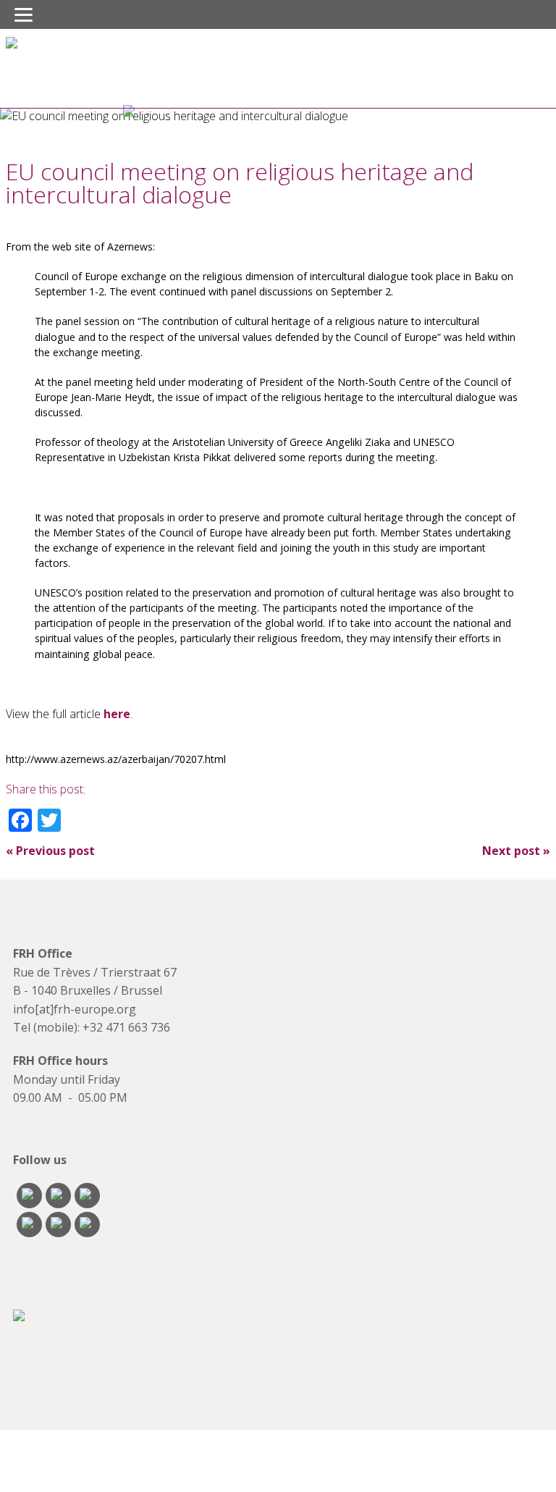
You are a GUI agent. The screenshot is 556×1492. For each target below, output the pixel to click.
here (117, 714)
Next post (516, 851)
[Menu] (23, 14)
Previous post (50, 851)
